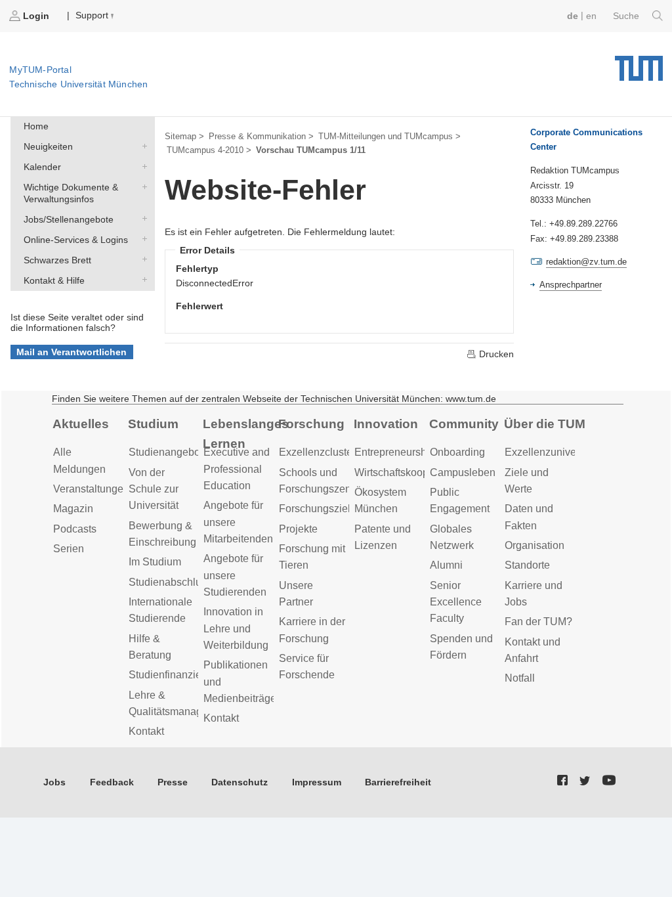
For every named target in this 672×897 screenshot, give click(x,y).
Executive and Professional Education (236, 469)
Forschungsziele (317, 508)
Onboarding (457, 452)
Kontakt (146, 731)
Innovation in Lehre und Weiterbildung (235, 628)
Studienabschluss (170, 582)
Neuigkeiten (141, 146)
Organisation (534, 545)
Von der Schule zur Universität (153, 489)
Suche (627, 16)
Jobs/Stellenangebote (141, 218)
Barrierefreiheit (398, 782)
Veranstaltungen (91, 488)
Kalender (141, 166)
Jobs (54, 782)
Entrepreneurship (394, 452)
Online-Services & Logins (141, 239)
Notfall (520, 678)
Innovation (386, 424)
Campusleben (462, 472)
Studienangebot (166, 452)
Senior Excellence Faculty (456, 602)
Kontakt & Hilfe (141, 279)
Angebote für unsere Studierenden (234, 575)
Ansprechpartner (570, 285)
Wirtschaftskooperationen (413, 472)
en (591, 16)
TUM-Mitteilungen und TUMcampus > (389, 136)
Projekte (298, 529)
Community (464, 424)
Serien (68, 548)
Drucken (495, 354)
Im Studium (155, 561)
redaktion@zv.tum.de (586, 262)
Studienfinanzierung (175, 674)
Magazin (73, 508)
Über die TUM (544, 424)
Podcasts (74, 529)
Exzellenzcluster (317, 452)
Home (36, 126)
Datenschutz (239, 782)
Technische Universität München (639, 64)
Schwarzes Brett (141, 259)
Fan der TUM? (538, 621)
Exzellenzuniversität (551, 452)
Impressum (316, 782)
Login (36, 16)
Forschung (311, 424)
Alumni (446, 565)
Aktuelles (80, 424)
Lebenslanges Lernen (246, 434)
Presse (173, 782)
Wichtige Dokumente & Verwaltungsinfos (141, 186)
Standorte (527, 565)
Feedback (112, 782)
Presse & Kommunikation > (261, 136)
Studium (153, 424)
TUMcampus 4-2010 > (209, 150)
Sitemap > (184, 136)
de (572, 16)
